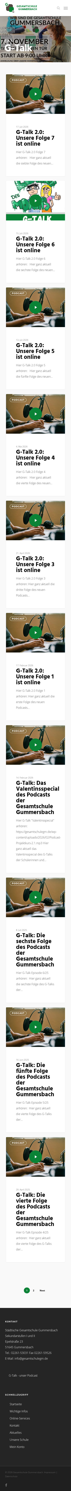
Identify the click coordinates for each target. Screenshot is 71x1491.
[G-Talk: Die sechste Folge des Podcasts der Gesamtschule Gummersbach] (35, 940)
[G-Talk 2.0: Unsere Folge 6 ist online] (35, 232)
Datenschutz (11, 1476)
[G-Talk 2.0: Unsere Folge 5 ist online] (35, 338)
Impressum (50, 1472)
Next (42, 1290)
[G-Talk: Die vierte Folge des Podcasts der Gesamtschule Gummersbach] (35, 1199)
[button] (66, 8)
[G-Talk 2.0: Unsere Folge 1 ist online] (35, 667)
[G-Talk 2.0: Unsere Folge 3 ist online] (35, 554)
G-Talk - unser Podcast (23, 1375)
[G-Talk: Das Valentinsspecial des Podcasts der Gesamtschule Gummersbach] (35, 799)
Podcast (18, 80)
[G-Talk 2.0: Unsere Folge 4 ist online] (35, 445)
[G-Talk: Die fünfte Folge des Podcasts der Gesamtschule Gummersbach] (35, 1070)
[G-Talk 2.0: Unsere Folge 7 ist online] (35, 125)
